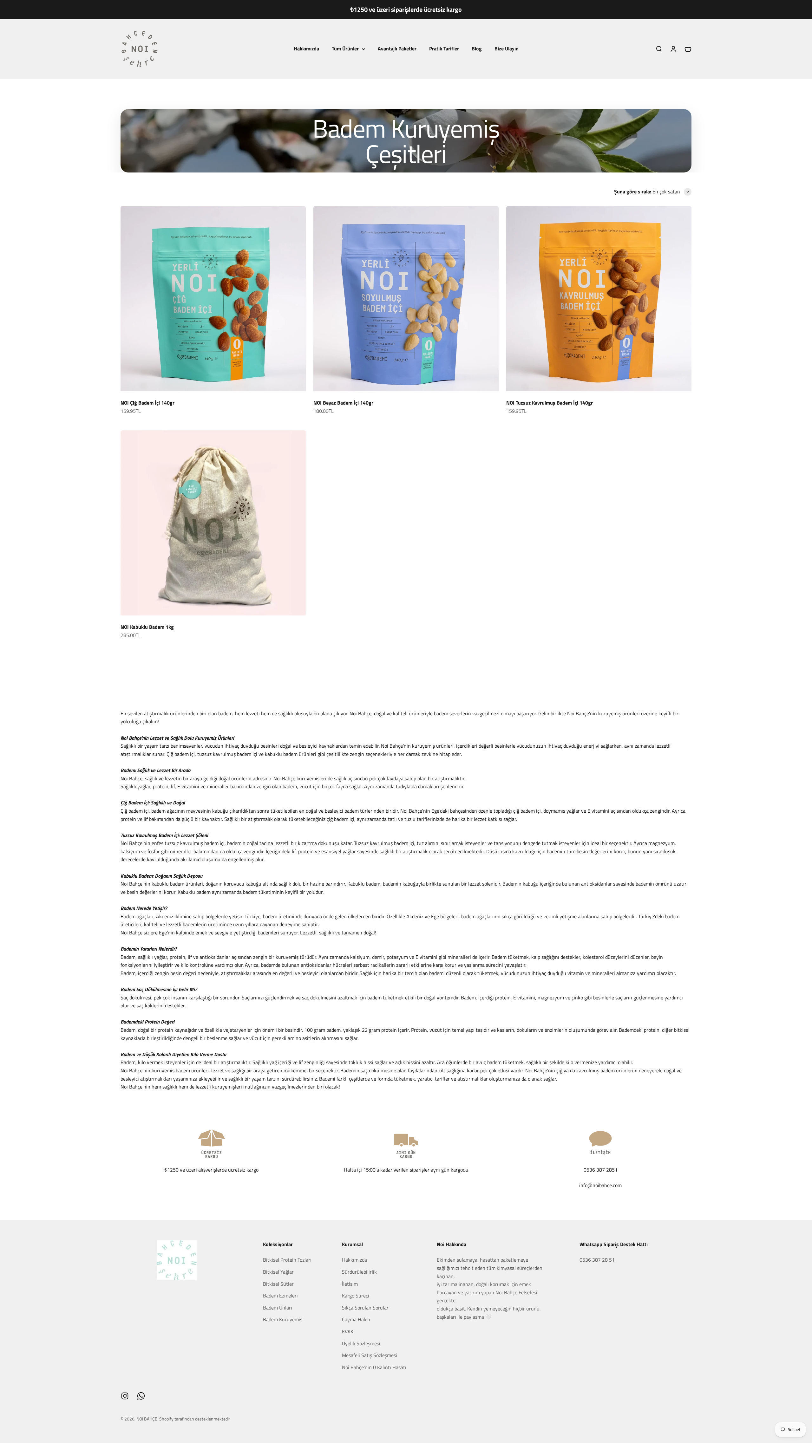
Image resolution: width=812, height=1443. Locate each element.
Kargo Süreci (355, 1295)
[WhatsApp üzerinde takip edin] (141, 1396)
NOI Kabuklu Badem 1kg (147, 627)
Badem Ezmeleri (280, 1295)
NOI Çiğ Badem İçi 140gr (147, 402)
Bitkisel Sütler (278, 1284)
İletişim (350, 1284)
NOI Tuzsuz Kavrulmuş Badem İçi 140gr (549, 402)
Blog (477, 48)
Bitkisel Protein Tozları (287, 1260)
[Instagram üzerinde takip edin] (125, 1396)
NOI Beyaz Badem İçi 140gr (343, 402)
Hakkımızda (306, 48)
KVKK (347, 1331)
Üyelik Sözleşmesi (361, 1343)
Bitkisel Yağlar (278, 1272)
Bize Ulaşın (506, 48)
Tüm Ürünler (345, 48)
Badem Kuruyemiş (282, 1319)
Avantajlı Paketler (397, 48)
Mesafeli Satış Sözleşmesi (369, 1355)
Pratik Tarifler (444, 48)
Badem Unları (277, 1307)
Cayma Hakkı (356, 1319)
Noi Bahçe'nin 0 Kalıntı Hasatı (374, 1367)
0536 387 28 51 (597, 1260)
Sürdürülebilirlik (359, 1272)
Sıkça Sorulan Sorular (365, 1307)
